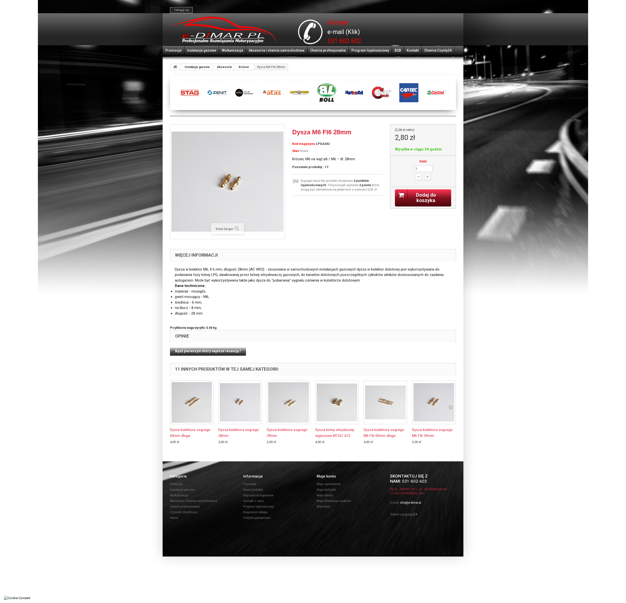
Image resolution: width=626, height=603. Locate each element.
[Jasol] (436, 92)
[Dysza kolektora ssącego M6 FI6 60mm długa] (385, 402)
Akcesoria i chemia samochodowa (276, 50)
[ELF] (299, 92)
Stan (295, 151)
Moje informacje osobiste (334, 501)
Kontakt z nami (253, 501)
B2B (398, 50)
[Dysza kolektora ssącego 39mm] (288, 402)
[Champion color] (189, 92)
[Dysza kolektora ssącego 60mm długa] (191, 402)
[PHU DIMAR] (222, 30)
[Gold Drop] (381, 92)
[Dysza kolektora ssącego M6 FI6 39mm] (434, 402)
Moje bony (323, 506)
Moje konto (326, 476)
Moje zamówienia (329, 484)
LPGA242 (323, 144)
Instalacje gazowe (201, 50)
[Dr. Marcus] (272, 92)
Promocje (173, 50)
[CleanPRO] (217, 92)
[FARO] (354, 92)
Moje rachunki (326, 489)
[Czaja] (244, 92)
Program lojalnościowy (370, 50)
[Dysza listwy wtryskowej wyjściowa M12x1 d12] (337, 402)
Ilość (423, 161)
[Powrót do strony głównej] (175, 67)
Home (174, 518)
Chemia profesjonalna (328, 50)
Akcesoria (224, 67)
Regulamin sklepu (255, 512)
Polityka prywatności (257, 518)
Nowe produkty (253, 489)
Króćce (244, 67)
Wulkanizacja (232, 50)
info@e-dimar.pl (410, 502)
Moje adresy (325, 495)
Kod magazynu (303, 144)
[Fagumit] (326, 92)
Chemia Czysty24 (438, 50)
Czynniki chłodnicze (183, 512)
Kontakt (413, 50)
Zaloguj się (181, 10)
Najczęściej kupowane (258, 495)
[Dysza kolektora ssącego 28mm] (240, 402)
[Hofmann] (409, 92)
